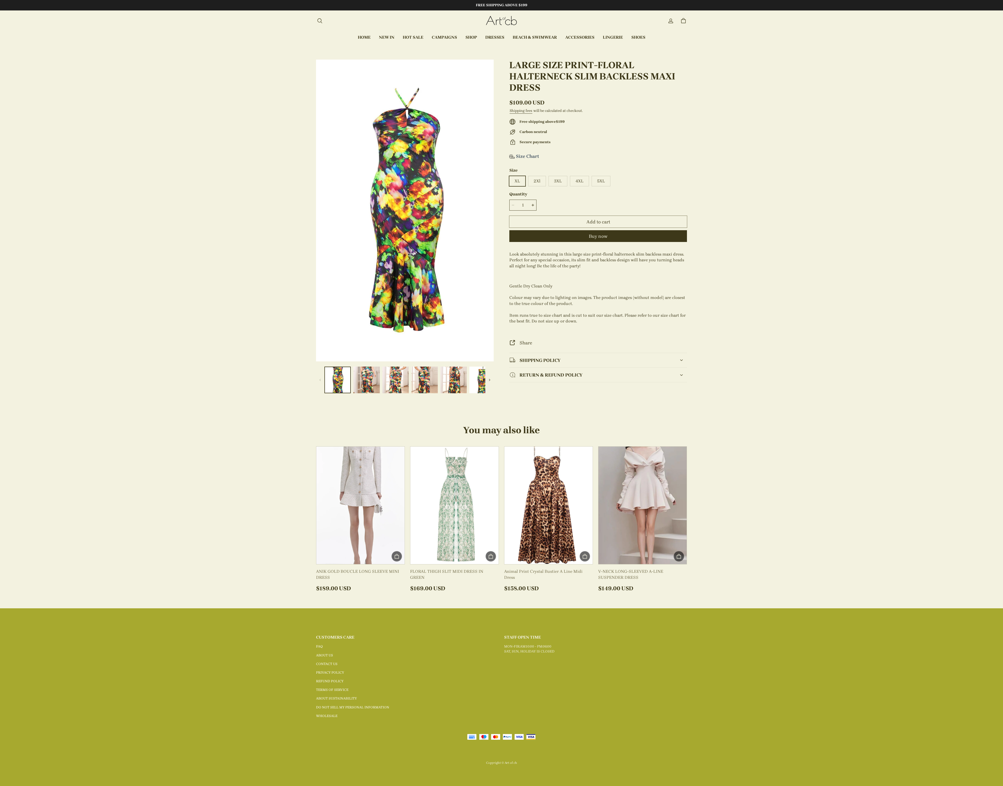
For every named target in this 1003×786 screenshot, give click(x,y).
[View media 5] (453, 380)
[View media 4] (424, 380)
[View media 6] (482, 380)
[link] (444, 37)
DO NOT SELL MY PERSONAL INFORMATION (352, 707)
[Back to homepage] (501, 21)
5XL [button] (601, 180)
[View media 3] (395, 380)
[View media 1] (337, 380)
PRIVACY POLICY (330, 672)
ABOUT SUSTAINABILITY (336, 698)
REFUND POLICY (329, 681)
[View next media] (489, 380)
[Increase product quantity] (533, 205)
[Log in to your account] (670, 21)
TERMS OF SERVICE (332, 690)
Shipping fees (521, 110)
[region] (404, 380)
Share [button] (526, 342)
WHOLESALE (326, 716)
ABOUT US (324, 655)
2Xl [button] (537, 180)
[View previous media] (320, 380)
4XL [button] (579, 180)
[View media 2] (366, 380)
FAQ (319, 646)
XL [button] (517, 180)
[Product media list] (405, 210)
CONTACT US (326, 664)
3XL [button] (558, 180)
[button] (319, 21)
